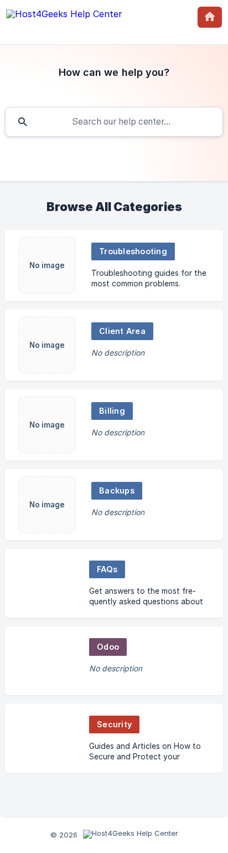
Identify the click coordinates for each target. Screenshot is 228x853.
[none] (64, 16)
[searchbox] (114, 121)
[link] (114, 265)
